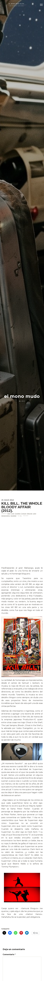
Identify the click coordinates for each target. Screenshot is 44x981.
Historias (29, 513)
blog (9, 513)
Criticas (23, 513)
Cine (12, 513)
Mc (21, 516)
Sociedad (13, 516)
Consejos (17, 513)
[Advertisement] (22, 543)
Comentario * (9, 954)
